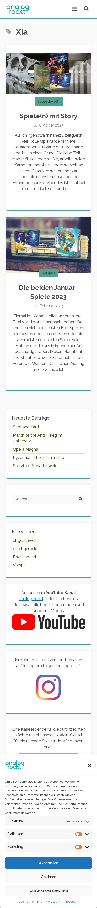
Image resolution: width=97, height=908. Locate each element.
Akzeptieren (48, 863)
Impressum (52, 901)
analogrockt (68, 665)
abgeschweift (49, 101)
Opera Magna (25, 449)
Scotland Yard (26, 427)
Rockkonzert (24, 557)
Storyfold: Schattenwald (35, 465)
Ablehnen (48, 877)
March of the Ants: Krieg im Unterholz (37, 438)
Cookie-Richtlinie (30, 901)
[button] (89, 765)
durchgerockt (25, 548)
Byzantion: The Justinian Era (38, 457)
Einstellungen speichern (48, 890)
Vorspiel (48, 273)
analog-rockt (31, 598)
